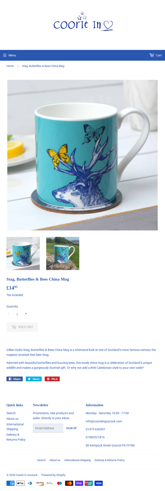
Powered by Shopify (53, 475)
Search (11, 413)
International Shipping (77, 460)
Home (10, 66)
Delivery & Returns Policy (110, 460)
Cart (158, 55)
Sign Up (71, 428)
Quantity (12, 306)
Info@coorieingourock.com (104, 421)
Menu (12, 55)
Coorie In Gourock (27, 475)
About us (12, 418)
